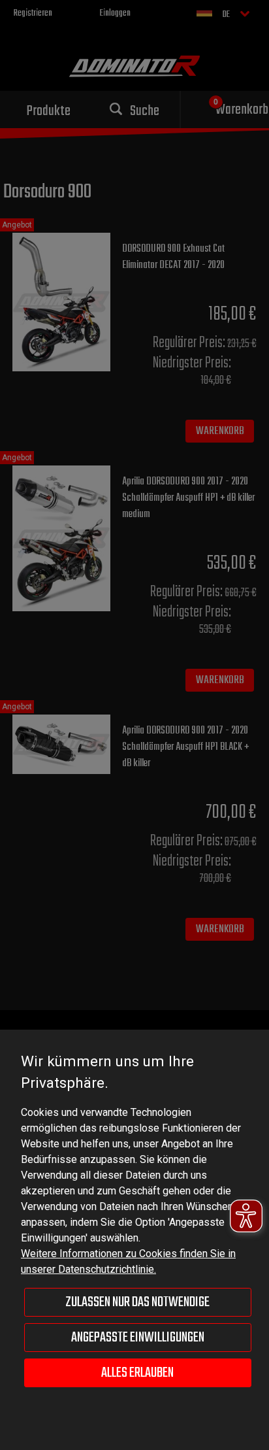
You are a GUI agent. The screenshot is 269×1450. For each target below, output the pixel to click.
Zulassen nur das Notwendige (137, 1302)
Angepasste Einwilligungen (137, 1337)
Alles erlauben (137, 1373)
